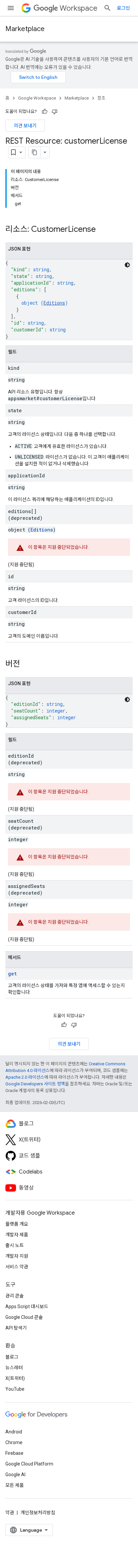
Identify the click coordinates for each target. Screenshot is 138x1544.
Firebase (14, 1453)
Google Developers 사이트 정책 (35, 1083)
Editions (54, 303)
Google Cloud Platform (29, 1463)
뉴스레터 (14, 1367)
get (12, 973)
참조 (101, 98)
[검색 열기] (108, 8)
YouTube (14, 1389)
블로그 (11, 1357)
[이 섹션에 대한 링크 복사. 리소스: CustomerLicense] (102, 230)
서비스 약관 (16, 1266)
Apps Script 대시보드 (26, 1306)
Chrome (13, 1442)
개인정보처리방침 (37, 1512)
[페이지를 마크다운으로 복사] (34, 152)
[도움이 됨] (45, 112)
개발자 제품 (16, 1234)
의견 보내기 (25, 126)
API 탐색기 (16, 1328)
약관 (9, 1512)
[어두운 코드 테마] (127, 265)
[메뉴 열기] (10, 8)
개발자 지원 (16, 1256)
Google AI (15, 1474)
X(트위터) (15, 1378)
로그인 (123, 8)
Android (13, 1431)
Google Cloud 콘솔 (24, 1317)
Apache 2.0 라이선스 (24, 1077)
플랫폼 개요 (16, 1224)
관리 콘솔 (14, 1295)
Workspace (78, 8)
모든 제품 (14, 1485)
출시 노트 (14, 1245)
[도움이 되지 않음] (55, 112)
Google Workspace (37, 98)
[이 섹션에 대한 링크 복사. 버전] (26, 664)
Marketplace (25, 29)
